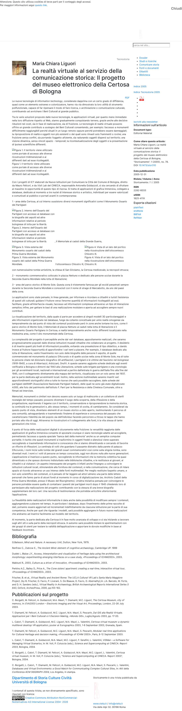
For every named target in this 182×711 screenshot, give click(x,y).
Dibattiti (143, 71)
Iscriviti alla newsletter (146, 121)
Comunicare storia (149, 64)
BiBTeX (137, 214)
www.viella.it (100, 703)
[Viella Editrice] (103, 690)
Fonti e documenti (149, 68)
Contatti (39, 45)
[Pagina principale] (83, 23)
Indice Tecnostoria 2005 (147, 92)
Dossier (143, 57)
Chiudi (176, 8)
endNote (138, 210)
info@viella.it (116, 703)
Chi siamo (27, 45)
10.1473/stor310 (147, 165)
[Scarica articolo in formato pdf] (141, 98)
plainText (138, 207)
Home (16, 45)
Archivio (78, 45)
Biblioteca (144, 74)
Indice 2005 (140, 86)
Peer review (52, 45)
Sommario (66, 45)
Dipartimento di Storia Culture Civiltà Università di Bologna (42, 680)
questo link (41, 5)
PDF (127, 97)
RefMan (138, 217)
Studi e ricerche (147, 61)
